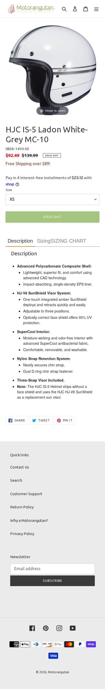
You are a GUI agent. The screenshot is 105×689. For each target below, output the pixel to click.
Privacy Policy (22, 533)
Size (9, 190)
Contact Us (19, 467)
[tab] (20, 241)
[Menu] (96, 8)
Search (16, 480)
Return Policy (22, 507)
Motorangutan (58, 672)
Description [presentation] (20, 241)
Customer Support (26, 494)
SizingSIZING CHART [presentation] (61, 241)
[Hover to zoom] (52, 70)
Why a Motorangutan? (29, 520)
